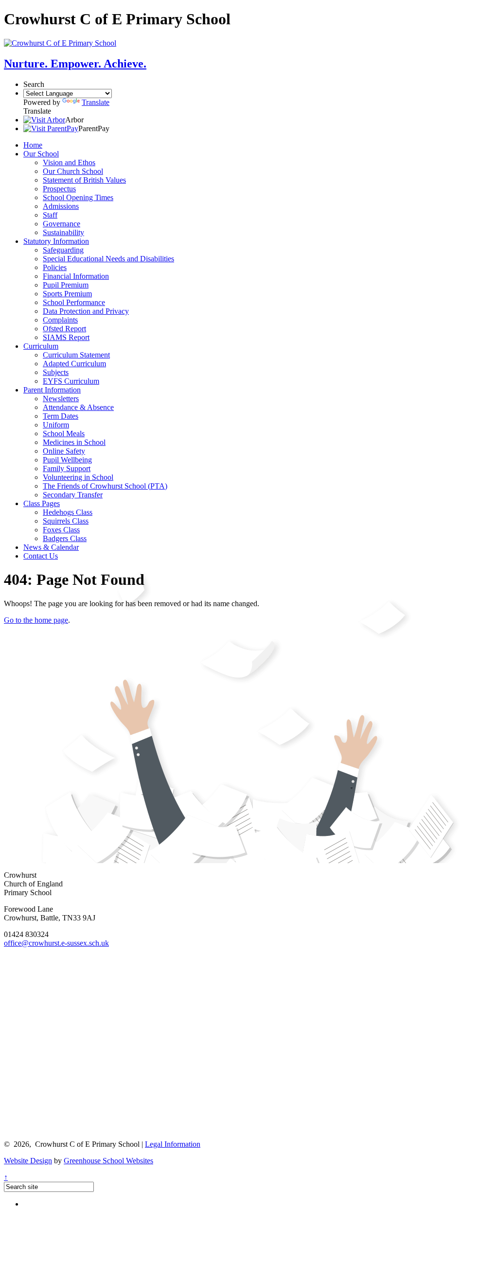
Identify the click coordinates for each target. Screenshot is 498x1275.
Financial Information (76, 276)
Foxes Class (61, 530)
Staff (50, 215)
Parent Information (52, 390)
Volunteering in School (78, 477)
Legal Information (172, 1144)
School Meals (64, 433)
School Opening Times (78, 197)
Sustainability (63, 232)
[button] (44, 120)
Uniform (56, 425)
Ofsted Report (64, 328)
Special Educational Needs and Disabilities (108, 259)
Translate (95, 102)
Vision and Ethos (69, 162)
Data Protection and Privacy (86, 311)
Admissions (61, 206)
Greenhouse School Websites (108, 1160)
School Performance (74, 302)
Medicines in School (74, 442)
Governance (61, 224)
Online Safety (64, 451)
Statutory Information (56, 241)
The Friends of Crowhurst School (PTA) (105, 486)
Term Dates (60, 416)
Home (32, 145)
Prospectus (59, 189)
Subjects (56, 372)
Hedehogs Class (67, 512)
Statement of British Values (84, 180)
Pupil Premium (66, 285)
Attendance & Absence (78, 407)
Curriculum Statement (76, 355)
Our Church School (73, 171)
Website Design (28, 1160)
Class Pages (41, 503)
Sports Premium (67, 293)
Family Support (66, 468)
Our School (41, 154)
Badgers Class (65, 538)
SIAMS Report (66, 337)
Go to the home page (36, 620)
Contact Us (40, 556)
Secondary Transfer (73, 495)
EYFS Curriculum (71, 381)
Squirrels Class (66, 521)
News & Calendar (51, 547)
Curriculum (40, 346)
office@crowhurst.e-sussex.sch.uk (56, 943)
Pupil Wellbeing (67, 460)
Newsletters (61, 398)
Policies (55, 267)
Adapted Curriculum (74, 363)
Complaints (60, 320)
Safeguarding (63, 250)
